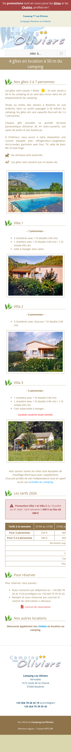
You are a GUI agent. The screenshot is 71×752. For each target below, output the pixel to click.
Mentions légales (26, 728)
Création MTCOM (44, 728)
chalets (42, 626)
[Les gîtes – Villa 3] (35, 423)
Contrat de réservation (38, 607)
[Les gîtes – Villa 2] (35, 333)
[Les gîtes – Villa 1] (35, 257)
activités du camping (41, 482)
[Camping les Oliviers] (35, 174)
